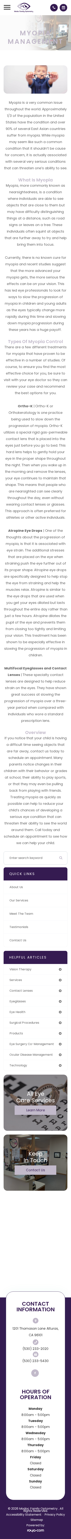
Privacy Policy (54, 1514)
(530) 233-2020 (35, 1349)
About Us (16, 887)
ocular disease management (31, 1055)
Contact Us (17, 940)
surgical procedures (24, 1023)
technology (18, 1065)
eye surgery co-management (31, 1044)
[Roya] (35, 1530)
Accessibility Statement (23, 1514)
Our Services (18, 900)
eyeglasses (17, 1001)
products (16, 1033)
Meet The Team (21, 914)
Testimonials (18, 927)
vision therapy (20, 969)
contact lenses (21, 990)
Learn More (35, 1110)
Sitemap (36, 1520)
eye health (17, 1012)
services (15, 980)
